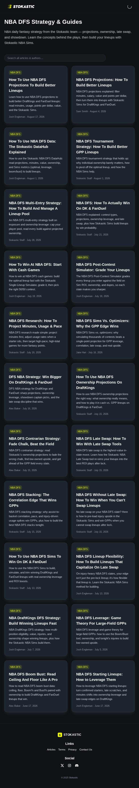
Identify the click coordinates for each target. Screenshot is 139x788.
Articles (51, 749)
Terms (61, 749)
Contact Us (85, 749)
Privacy (72, 749)
